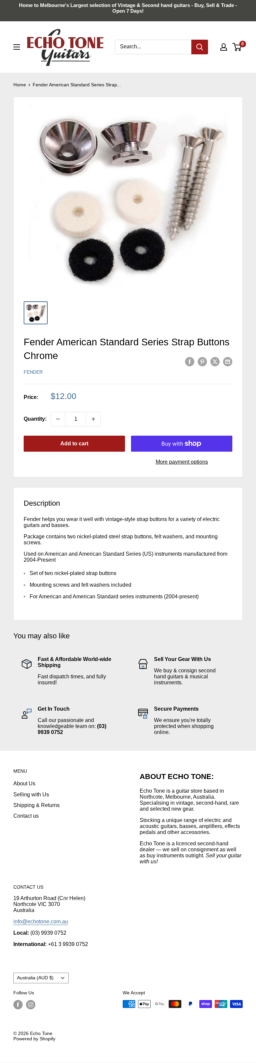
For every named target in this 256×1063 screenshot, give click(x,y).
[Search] (199, 47)
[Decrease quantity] (58, 419)
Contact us (26, 816)
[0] (237, 47)
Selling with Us (31, 794)
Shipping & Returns (36, 805)
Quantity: (35, 419)
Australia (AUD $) (35, 977)
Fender (33, 372)
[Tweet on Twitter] (215, 361)
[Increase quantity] (93, 419)
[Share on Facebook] (189, 361)
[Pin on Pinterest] (202, 361)
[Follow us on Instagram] (30, 1004)
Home (19, 84)
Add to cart (74, 443)
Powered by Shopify (34, 1038)
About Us (24, 783)
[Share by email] (227, 361)
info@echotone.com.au (40, 921)
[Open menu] (16, 47)
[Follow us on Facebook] (18, 1004)
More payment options (182, 462)
